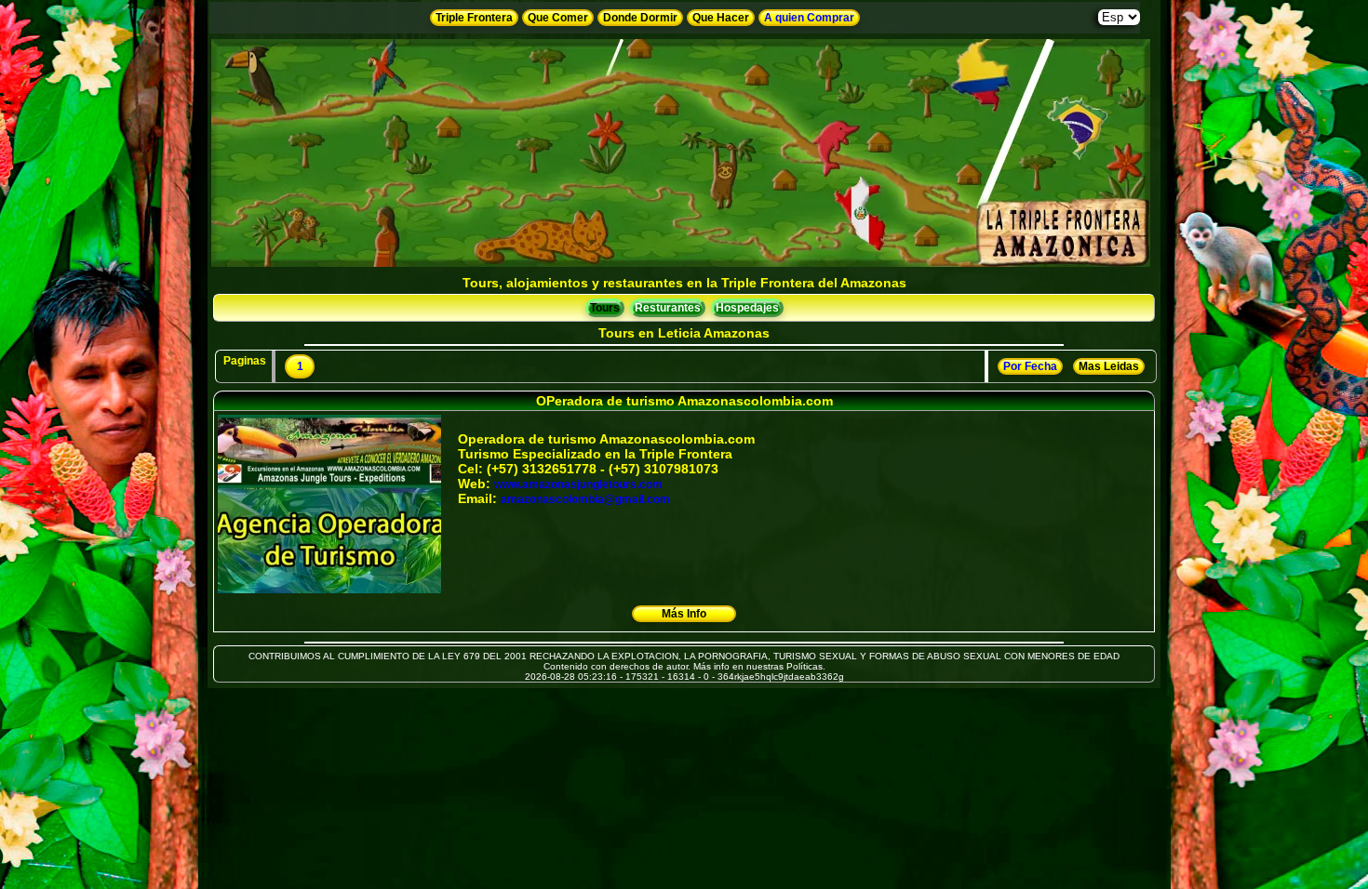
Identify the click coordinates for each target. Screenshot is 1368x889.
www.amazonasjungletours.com (578, 484)
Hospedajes (747, 307)
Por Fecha (1030, 366)
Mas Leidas (1109, 366)
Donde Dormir (640, 17)
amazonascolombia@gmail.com (585, 499)
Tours (605, 307)
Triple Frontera (474, 17)
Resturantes (668, 307)
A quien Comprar (809, 17)
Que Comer (558, 17)
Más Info (684, 613)
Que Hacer (720, 17)
